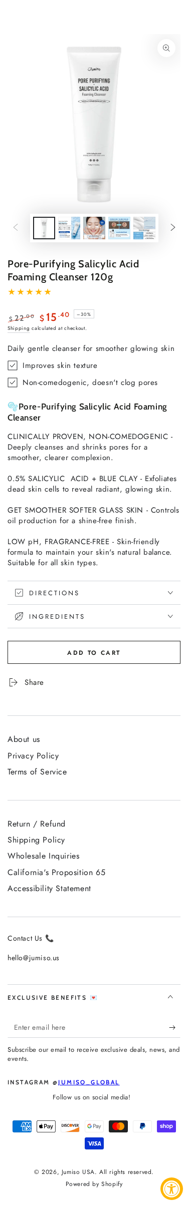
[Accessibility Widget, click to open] (171, 1188)
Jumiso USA (78, 1171)
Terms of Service (37, 771)
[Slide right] (173, 228)
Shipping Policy (36, 840)
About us (24, 739)
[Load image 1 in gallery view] (44, 228)
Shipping (19, 328)
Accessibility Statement (49, 888)
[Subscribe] (174, 1028)
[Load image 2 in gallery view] (69, 228)
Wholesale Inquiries (43, 856)
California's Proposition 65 (56, 872)
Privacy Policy (33, 755)
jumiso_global (88, 1082)
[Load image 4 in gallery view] (119, 228)
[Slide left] (16, 228)
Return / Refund (37, 824)
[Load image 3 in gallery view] (94, 228)
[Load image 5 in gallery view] (144, 228)
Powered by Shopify (94, 1184)
